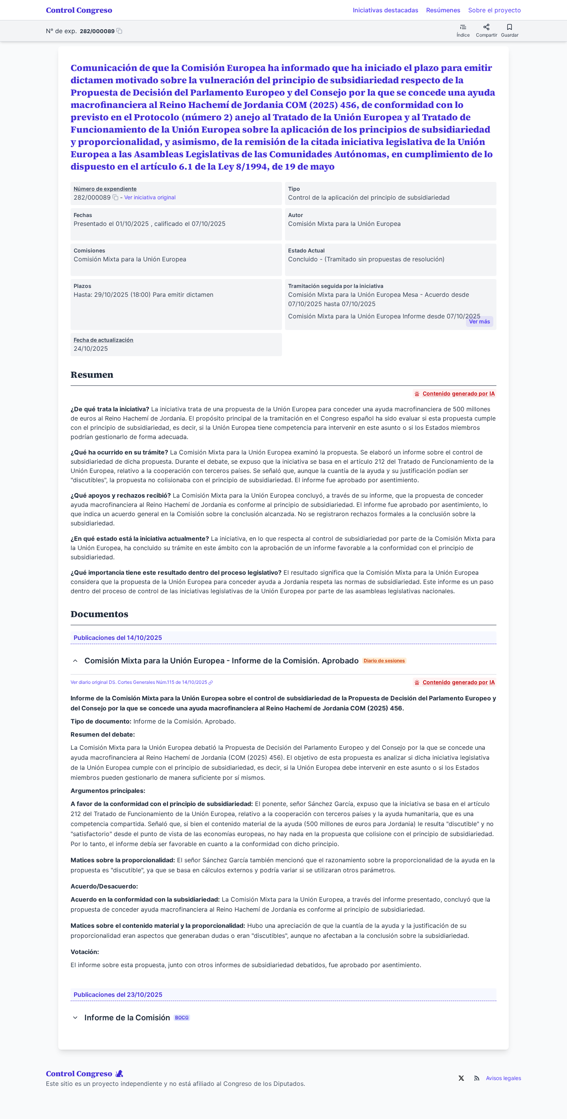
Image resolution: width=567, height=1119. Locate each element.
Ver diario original (139, 682)
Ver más (479, 321)
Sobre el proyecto (494, 10)
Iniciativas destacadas (385, 10)
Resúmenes (443, 10)
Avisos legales (503, 1078)
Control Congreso (79, 10)
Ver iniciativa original (150, 197)
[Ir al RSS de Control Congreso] (477, 1078)
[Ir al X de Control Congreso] (461, 1078)
